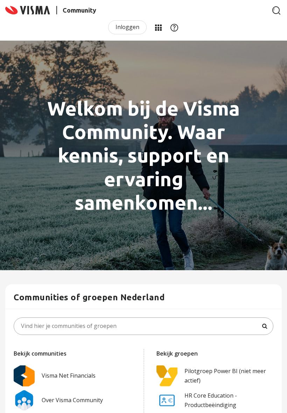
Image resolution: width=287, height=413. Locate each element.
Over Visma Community (72, 400)
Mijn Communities (158, 27)
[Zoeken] (276, 10)
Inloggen (127, 27)
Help (174, 27)
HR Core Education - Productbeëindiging (210, 400)
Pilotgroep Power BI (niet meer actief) (225, 375)
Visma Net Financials (69, 375)
